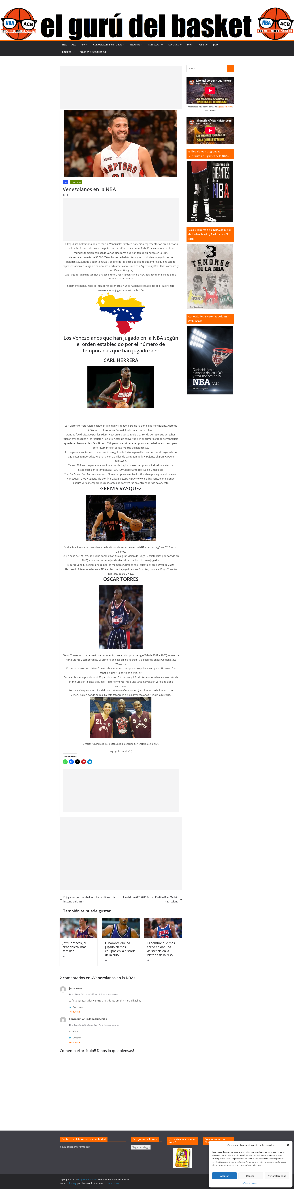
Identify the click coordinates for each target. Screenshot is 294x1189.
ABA (74, 44)
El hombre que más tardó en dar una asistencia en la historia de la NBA (161, 949)
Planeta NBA (76, 182)
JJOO (215, 44)
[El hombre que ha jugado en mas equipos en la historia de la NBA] (121, 920)
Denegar (250, 1175)
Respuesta (74, 1011)
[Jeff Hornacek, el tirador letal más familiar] (78, 920)
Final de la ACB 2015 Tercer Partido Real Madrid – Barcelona (150, 899)
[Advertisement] (121, 87)
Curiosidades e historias (107, 44)
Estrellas (154, 44)
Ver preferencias (277, 1175)
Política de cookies (249, 1183)
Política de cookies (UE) (93, 52)
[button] (287, 1145)
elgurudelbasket (224, 106)
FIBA (83, 44)
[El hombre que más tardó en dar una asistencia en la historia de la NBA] (163, 920)
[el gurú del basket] (147, 9)
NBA (64, 44)
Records (135, 44)
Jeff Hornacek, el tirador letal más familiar (74, 947)
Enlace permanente (109, 994)
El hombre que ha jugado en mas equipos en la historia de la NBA (120, 949)
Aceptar (224, 1175)
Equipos (67, 52)
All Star (203, 44)
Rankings (173, 44)
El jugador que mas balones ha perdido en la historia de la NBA (89, 899)
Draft (190, 44)
